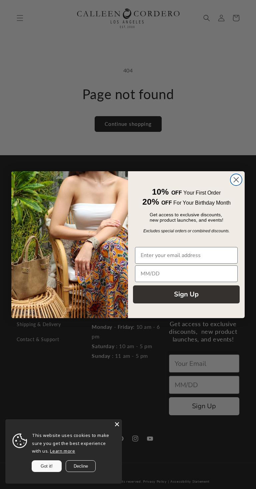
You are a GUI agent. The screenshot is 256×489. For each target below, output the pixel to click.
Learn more (62, 451)
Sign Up (186, 294)
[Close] (117, 424)
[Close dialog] (236, 180)
